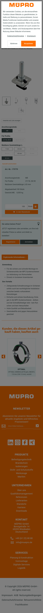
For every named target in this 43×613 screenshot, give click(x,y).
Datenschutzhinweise (15, 36)
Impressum (31, 36)
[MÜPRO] (21, 5)
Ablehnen (13, 43)
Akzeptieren (28, 43)
